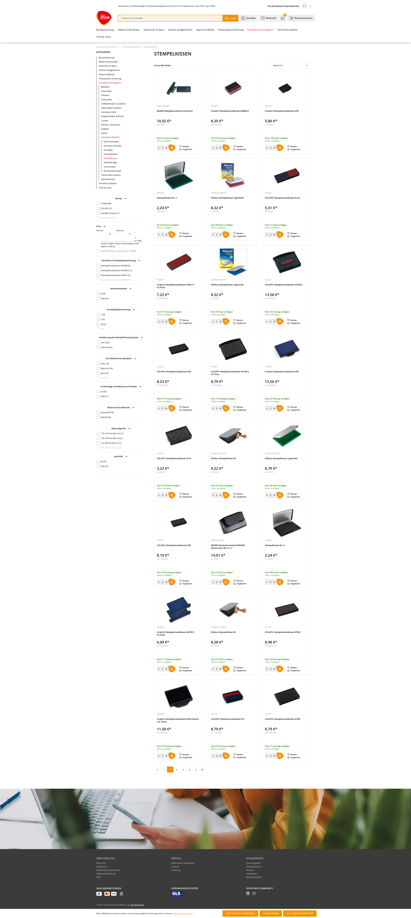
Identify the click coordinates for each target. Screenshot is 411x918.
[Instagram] (254, 893)
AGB (98, 877)
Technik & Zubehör (108, 183)
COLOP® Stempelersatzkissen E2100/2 (283, 284)
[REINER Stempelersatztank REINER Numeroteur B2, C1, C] (233, 523)
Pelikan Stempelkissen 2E (223, 458)
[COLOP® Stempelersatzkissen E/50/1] (287, 610)
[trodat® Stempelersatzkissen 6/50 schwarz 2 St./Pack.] (179, 696)
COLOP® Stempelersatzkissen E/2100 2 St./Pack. (230, 373)
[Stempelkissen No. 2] (179, 175)
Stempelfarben (111, 154)
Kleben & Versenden (108, 61)
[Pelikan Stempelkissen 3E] (233, 610)
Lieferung (175, 870)
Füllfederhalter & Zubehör (113, 103)
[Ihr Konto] (307, 6)
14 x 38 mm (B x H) (111, 443)
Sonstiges (108, 149)
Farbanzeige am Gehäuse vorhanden (119, 386)
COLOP (106, 208)
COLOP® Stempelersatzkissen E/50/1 (283, 632)
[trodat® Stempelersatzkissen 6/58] (287, 349)
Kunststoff (107, 412)
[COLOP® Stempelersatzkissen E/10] (179, 436)
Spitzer (104, 133)
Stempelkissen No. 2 (167, 197)
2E (103, 324)
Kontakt (175, 866)
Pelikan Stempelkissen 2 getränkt (281, 458)
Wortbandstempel (112, 170)
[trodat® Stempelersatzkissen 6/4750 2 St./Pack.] (179, 610)
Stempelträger (110, 162)
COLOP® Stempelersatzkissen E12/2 (282, 197)
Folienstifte (106, 99)
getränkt (118, 456)
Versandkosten (137, 904)
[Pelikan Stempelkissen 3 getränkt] (233, 175)
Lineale (104, 120)
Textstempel (109, 166)
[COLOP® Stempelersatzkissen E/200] (287, 696)
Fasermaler (106, 91)
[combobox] (170, 18)
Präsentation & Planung (110, 78)
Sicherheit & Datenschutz (108, 870)
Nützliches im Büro (108, 65)
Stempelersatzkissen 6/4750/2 (116, 270)
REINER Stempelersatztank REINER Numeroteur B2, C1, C (228, 546)
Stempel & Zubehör (110, 137)
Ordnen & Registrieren (109, 70)
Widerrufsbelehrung (105, 873)
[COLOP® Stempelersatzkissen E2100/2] (287, 262)
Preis (99, 226)
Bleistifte (105, 86)
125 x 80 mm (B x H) (111, 438)
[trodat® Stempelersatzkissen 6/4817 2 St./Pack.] (179, 262)
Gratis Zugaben (253, 863)
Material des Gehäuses (118, 407)
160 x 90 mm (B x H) (111, 447)
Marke (118, 198)
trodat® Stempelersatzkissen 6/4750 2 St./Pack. (175, 633)
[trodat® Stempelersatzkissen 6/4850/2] (233, 88)
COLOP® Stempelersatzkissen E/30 (174, 545)
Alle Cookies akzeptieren (300, 913)
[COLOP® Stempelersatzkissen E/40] (179, 349)
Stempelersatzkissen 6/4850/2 (116, 280)
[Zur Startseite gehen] (103, 18)
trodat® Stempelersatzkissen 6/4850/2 (230, 111)
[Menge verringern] (159, 147)
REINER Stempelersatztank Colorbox (175, 111)
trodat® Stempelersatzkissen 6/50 (281, 111)
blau (105, 363)
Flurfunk (250, 870)
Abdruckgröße (118, 428)
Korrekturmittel (108, 112)
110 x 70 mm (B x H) (112, 433)
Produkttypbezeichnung (119, 309)
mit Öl (105, 342)
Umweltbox (251, 873)
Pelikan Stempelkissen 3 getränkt (227, 197)
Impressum (101, 866)
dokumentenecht (118, 288)
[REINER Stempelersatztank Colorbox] (179, 88)
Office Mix (101, 863)
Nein (104, 298)
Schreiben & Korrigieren (110, 82)
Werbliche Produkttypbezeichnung (119, 260)
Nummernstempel (112, 145)
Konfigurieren (271, 913)
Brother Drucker (254, 877)
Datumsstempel (111, 141)
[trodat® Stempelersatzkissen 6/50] (287, 88)
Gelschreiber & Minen (111, 107)
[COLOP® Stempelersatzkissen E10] (233, 696)
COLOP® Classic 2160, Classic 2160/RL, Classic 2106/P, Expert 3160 (119, 252)
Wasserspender (253, 866)
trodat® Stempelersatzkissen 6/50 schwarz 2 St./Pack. (178, 720)
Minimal (103, 232)
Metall (106, 417)
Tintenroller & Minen (111, 175)
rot (104, 377)
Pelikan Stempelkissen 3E (223, 632)
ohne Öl (106, 347)
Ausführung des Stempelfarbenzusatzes (119, 337)
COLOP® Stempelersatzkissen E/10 (174, 458)
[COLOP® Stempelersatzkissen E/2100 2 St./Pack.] (233, 349)
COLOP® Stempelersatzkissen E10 (227, 719)
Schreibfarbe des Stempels (118, 358)
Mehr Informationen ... (183, 913)
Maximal (124, 232)
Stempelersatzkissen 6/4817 (115, 275)
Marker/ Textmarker (110, 124)
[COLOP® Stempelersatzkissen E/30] (179, 523)
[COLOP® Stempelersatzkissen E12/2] (287, 175)
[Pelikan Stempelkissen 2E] (233, 436)
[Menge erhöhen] (166, 147)
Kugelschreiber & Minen (112, 116)
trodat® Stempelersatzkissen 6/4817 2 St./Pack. (175, 286)
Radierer (105, 128)
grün (104, 373)
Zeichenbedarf (108, 179)
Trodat (106, 203)
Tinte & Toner (105, 187)
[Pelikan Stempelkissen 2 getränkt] (287, 436)
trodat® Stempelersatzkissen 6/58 (281, 371)
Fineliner (105, 95)
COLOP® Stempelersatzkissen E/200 (282, 719)
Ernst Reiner (108, 218)
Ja (103, 293)
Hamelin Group (110, 213)
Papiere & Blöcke (107, 74)
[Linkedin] (248, 893)
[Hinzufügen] (171, 147)
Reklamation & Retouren (183, 863)
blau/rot (107, 368)
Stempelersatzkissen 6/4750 (115, 265)
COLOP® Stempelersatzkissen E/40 (174, 371)
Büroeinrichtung (106, 57)
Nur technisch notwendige (240, 913)
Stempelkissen (110, 158)
